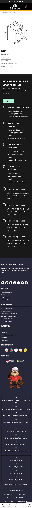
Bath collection (22, 501)
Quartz (9, 498)
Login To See (6, 58)
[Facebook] (9, 2)
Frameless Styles (9, 494)
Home (4, 12)
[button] (8, 101)
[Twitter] (12, 2)
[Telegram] (17, 2)
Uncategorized (11, 12)
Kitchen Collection (8, 501)
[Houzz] (26, 282)
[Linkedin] (22, 2)
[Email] (18, 282)
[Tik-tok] (14, 282)
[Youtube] (20, 2)
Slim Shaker (22, 494)
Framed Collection (15, 490)
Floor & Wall (19, 498)
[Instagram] (14, 2)
